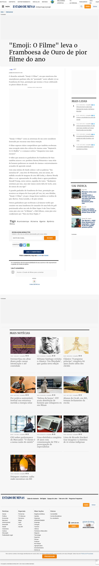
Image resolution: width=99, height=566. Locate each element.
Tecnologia (37, 535)
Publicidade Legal (7, 535)
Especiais (37, 518)
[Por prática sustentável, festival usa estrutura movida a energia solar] (22, 384)
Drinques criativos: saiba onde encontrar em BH (22, 477)
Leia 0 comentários (33, 252)
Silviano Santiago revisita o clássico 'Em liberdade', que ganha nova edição (49, 361)
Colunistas (5, 529)
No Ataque (37, 543)
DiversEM (5, 524)
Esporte (12, 2)
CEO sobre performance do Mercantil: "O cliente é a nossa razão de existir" (22, 439)
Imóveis (45, 2)
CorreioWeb (53, 514)
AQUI (97, 2)
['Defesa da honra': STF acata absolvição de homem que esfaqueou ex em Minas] (49, 384)
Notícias (3, 2)
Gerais (4, 514)
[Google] (34, 281)
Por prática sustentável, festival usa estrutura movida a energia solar (21, 400)
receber (50, 238)
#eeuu (12, 223)
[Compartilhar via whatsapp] (28, 245)
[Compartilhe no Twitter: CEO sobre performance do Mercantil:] (28, 434)
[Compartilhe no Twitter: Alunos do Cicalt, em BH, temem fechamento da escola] (81, 395)
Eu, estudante (54, 518)
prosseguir (49, 556)
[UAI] (52, 1)
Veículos (36, 2)
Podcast (36, 541)
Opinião (36, 516)
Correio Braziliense (55, 516)
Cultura (4, 531)
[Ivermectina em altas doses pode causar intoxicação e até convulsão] (22, 345)
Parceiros (83, 2)
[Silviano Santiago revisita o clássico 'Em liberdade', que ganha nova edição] (49, 345)
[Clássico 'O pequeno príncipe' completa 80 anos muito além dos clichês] (76, 345)
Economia (5, 518)
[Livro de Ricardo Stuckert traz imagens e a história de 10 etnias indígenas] (76, 424)
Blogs (20, 520)
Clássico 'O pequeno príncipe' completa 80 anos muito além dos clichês (74, 362)
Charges (36, 524)
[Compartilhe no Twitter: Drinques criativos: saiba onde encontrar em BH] (28, 474)
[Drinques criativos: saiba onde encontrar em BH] (22, 463)
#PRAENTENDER (39, 520)
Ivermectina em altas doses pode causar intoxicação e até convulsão (20, 362)
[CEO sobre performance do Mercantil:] (22, 424)
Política (4, 516)
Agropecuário (38, 546)
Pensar (36, 539)
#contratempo (23, 221)
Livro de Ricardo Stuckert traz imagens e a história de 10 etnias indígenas (76, 439)
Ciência (36, 529)
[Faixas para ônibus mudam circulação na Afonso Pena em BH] (76, 211)
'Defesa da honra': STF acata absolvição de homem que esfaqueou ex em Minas (49, 401)
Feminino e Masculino (40, 531)
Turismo (36, 527)
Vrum (20, 524)
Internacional (43, 6)
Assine (88, 6)
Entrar (95, 6)
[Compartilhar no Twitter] (24, 245)
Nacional (5, 520)
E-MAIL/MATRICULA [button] (35, 284)
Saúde (4, 527)
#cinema (34, 221)
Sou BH (20, 527)
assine (46, 255)
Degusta (36, 533)
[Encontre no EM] (81, 6)
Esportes (37, 537)
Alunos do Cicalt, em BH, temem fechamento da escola (76, 400)
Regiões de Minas (39, 514)
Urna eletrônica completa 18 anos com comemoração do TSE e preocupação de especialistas (49, 442)
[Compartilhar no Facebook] (21, 245)
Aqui (19, 522)
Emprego (37, 522)
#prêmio (50, 221)
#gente (42, 221)
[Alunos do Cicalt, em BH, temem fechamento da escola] (76, 384)
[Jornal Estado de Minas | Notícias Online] (24, 6)
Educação (5, 533)
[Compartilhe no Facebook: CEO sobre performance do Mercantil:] (26, 434)
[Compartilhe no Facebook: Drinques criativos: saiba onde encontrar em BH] (26, 474)
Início (2, 12)
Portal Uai (21, 514)
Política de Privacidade (87, 553)
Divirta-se (37, 550)
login (39, 255)
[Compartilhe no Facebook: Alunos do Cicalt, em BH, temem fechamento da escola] (79, 395)
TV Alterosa (21, 516)
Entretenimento (24, 2)
